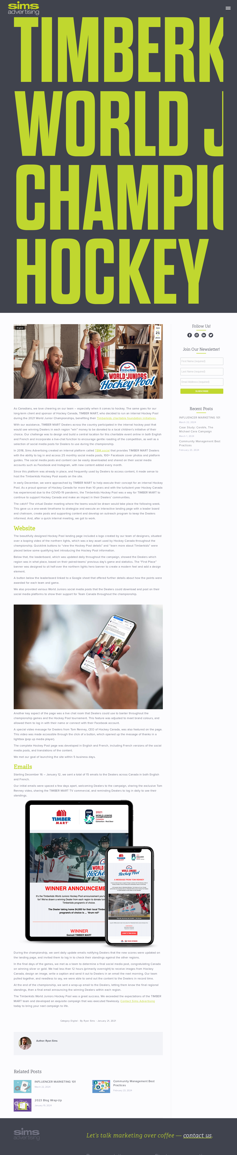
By (87, 1020)
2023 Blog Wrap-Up (48, 1100)
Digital (20, 328)
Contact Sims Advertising (137, 1001)
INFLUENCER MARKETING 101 (55, 1081)
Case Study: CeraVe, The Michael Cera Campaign (196, 429)
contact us (197, 1135)
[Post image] (22, 1086)
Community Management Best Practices (134, 1083)
